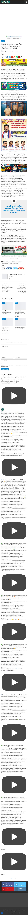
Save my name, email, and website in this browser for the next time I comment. (14, 366)
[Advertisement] (14, 20)
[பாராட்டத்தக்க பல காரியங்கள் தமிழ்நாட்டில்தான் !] (7, 322)
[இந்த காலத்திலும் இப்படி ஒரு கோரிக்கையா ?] (20, 322)
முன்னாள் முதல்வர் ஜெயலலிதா (14, 263)
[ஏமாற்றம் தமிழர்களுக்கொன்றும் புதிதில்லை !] (7, 306)
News (4, 302)
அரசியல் (2, 41)
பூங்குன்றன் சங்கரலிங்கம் (5, 263)
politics (20, 261)
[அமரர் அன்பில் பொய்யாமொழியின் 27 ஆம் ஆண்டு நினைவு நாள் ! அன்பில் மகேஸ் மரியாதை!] (20, 306)
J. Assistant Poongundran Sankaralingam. (10, 261)
